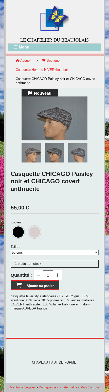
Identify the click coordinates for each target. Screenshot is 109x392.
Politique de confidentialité (58, 387)
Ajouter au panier (40, 286)
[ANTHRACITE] (34, 232)
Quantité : (21, 275)
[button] (80, 152)
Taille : (15, 247)
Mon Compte (89, 387)
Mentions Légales (23, 387)
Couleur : (17, 222)
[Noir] (18, 232)
